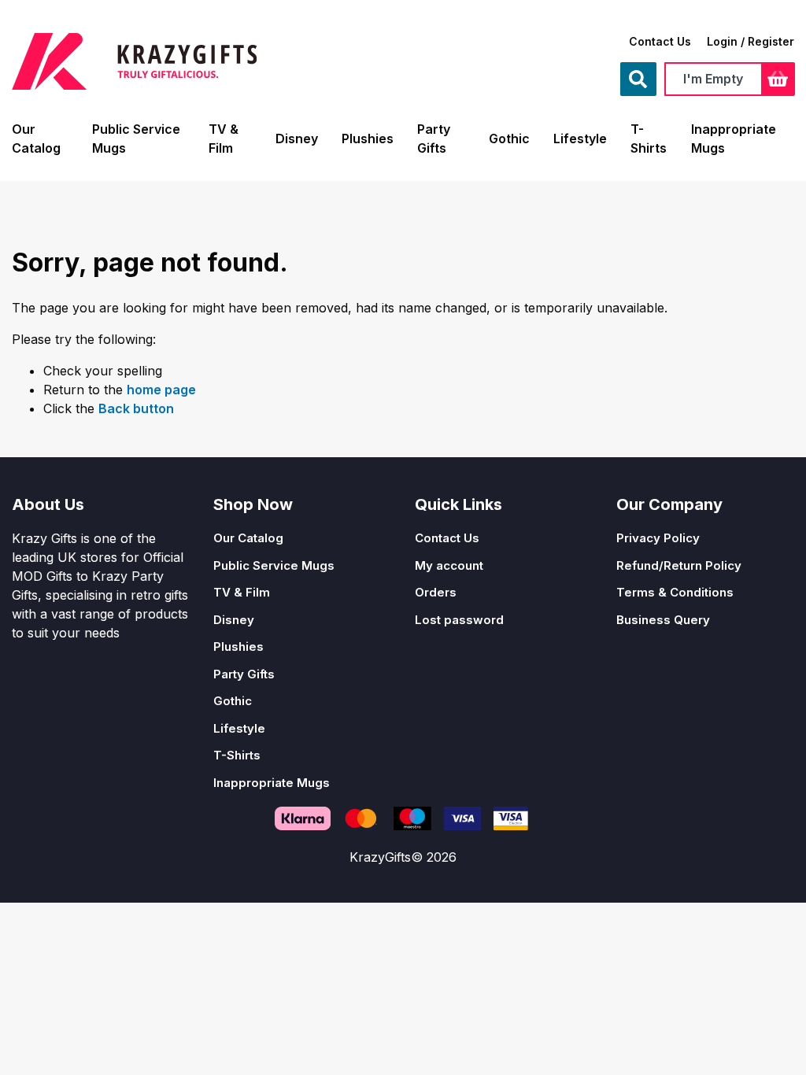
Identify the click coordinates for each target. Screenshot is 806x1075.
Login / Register (750, 41)
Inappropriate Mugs (271, 782)
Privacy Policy (658, 537)
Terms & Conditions (675, 592)
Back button (136, 408)
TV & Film (241, 592)
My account (449, 565)
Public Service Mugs (274, 565)
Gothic (509, 138)
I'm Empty (713, 79)
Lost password (459, 619)
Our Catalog (248, 537)
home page (161, 389)
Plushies (368, 138)
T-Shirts (237, 755)
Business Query (663, 619)
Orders (436, 592)
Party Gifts (244, 674)
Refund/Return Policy (678, 565)
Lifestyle (580, 138)
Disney (296, 138)
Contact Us (660, 41)
